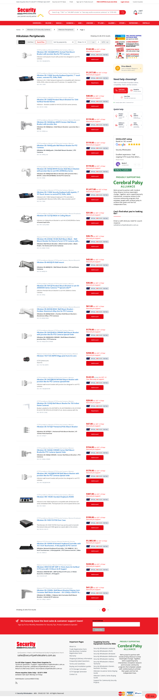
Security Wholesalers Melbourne (105, 656)
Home (18, 30)
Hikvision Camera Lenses (44, 354)
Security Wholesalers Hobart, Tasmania (104, 663)
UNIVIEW (89, 23)
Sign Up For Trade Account (84, 2)
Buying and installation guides (80, 666)
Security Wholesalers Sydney (104, 659)
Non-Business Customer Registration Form (78, 652)
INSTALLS (146, 23)
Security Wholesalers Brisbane (104, 654)
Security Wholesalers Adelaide (104, 648)
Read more (94, 83)
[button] (139, 164)
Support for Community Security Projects (105, 681)
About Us (72, 646)
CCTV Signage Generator (78, 672)
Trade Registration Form (78, 649)
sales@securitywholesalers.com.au (126, 225)
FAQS (71, 2)
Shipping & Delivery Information (80, 658)
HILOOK (48, 23)
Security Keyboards (74, 73)
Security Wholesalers (24, 693)
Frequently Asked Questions (79, 661)
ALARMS (111, 23)
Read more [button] (120, 160)
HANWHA (69, 23)
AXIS (80, 23)
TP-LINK (101, 23)
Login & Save (125, 2)
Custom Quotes (138, 2)
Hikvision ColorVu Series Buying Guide (105, 677)
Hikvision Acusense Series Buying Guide (105, 672)
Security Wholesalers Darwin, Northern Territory (104, 667)
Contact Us (73, 674)
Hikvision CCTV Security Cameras (38, 30)
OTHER (121, 23)
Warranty (72, 656)
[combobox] (84, 12)
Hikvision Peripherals (65, 30)
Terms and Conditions (77, 664)
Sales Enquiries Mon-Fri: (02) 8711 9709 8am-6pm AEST (33, 2)
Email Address (99, 620)
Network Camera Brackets (65, 237)
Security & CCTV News (59, 2)
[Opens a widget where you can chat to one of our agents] (151, 696)
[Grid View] (30, 42)
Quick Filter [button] (40, 42)
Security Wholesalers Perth (103, 651)
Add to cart (94, 59)
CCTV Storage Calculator (78, 669)
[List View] (21, 42)
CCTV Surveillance (42, 50)
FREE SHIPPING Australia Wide (107, 2)
